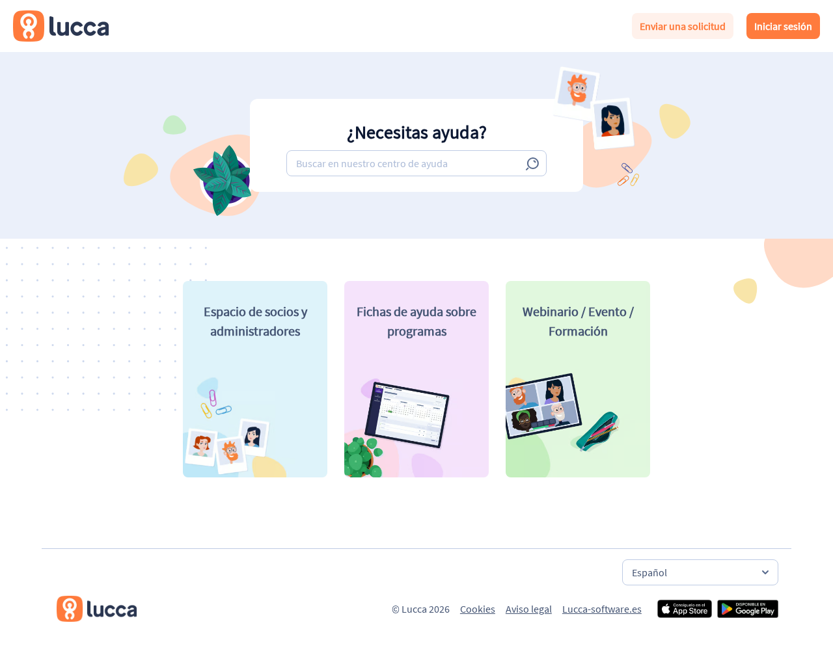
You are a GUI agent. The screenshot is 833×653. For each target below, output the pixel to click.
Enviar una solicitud (683, 26)
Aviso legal (529, 608)
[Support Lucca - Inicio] (61, 26)
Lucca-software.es (602, 608)
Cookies (477, 608)
